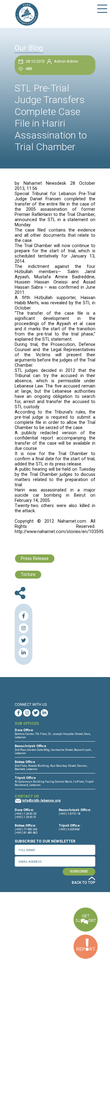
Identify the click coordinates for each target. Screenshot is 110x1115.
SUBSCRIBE (79, 871)
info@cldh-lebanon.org (41, 800)
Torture (28, 574)
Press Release (35, 558)
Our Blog (29, 48)
